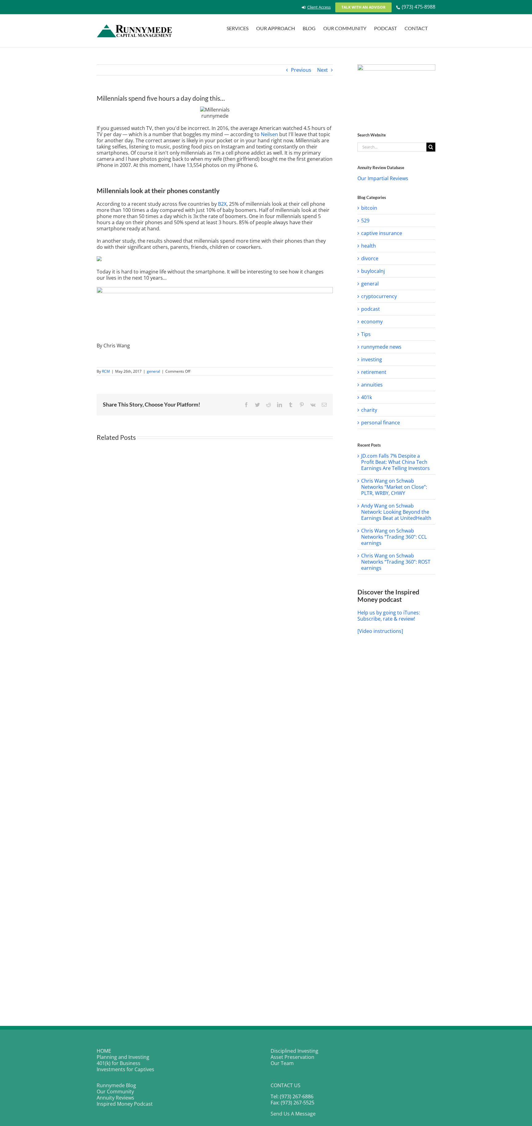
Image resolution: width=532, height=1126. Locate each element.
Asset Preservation (292, 1057)
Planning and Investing (123, 1057)
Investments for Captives (125, 1069)
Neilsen (269, 134)
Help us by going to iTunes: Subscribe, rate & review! (388, 615)
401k (366, 397)
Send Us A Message (293, 1113)
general (153, 371)
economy (372, 321)
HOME (104, 1050)
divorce (369, 258)
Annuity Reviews (115, 1097)
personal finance (380, 422)
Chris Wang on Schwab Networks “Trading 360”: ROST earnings (395, 561)
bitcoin (369, 208)
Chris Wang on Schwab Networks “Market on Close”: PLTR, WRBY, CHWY (394, 486)
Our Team (282, 1063)
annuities (372, 385)
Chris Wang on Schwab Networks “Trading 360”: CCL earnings (394, 536)
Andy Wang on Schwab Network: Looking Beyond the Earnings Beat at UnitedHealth (396, 511)
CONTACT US (285, 1085)
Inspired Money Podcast (125, 1103)
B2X (222, 203)
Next (322, 70)
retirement (373, 372)
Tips (366, 334)
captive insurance (381, 233)
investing (371, 359)
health (368, 246)
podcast (370, 309)
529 (365, 220)
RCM (106, 371)
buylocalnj (373, 271)
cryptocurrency (379, 296)
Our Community (115, 1091)
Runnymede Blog (116, 1085)
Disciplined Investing (294, 1050)
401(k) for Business (118, 1063)
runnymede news (381, 347)
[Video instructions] (380, 631)
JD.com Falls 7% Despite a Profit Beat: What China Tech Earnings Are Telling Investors (395, 462)
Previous (301, 70)
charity (369, 410)
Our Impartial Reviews (382, 178)
